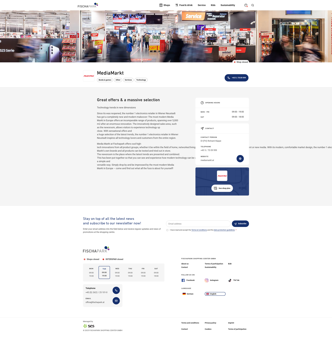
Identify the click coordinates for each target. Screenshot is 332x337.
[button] (222, 188)
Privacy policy (210, 323)
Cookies (208, 329)
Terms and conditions (190, 323)
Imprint (231, 323)
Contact (184, 329)
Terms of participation (237, 329)
